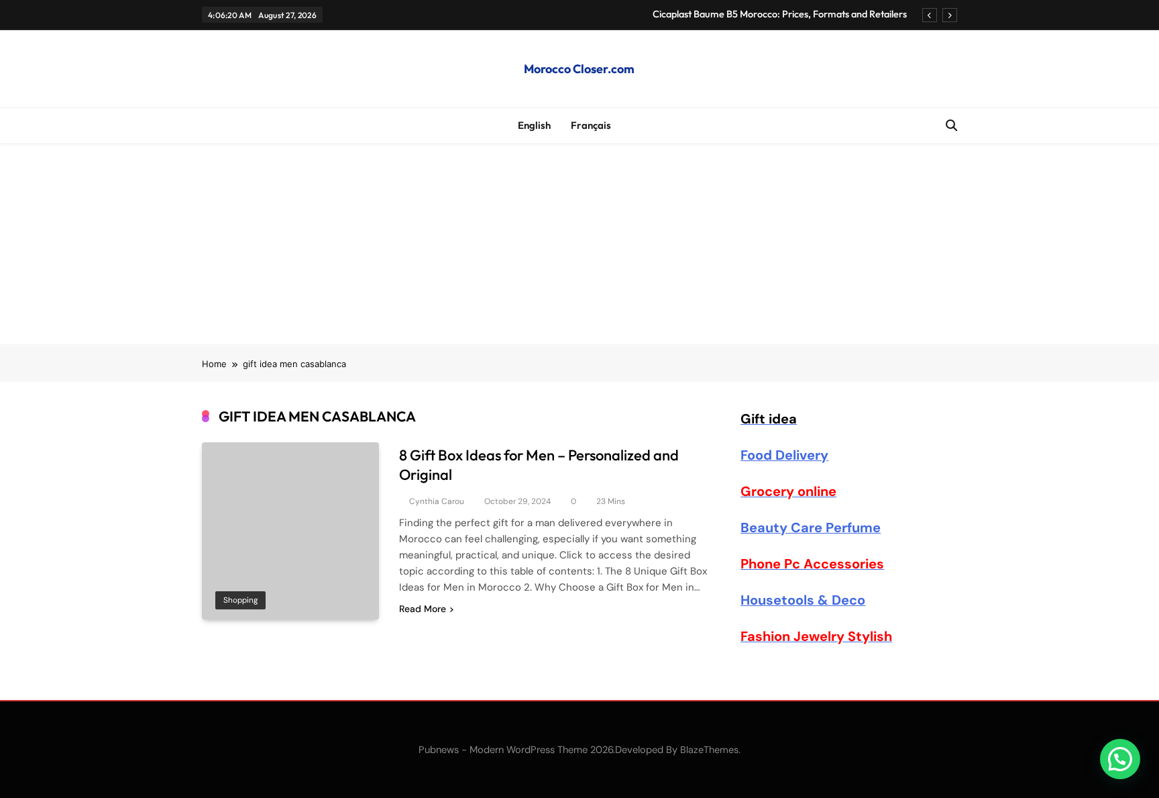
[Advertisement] (579, 244)
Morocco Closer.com (579, 69)
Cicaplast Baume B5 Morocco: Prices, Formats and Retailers (780, 14)
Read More (422, 609)
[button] (1120, 759)
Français (591, 125)
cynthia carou (436, 501)
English (534, 125)
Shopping (240, 600)
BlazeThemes (709, 750)
